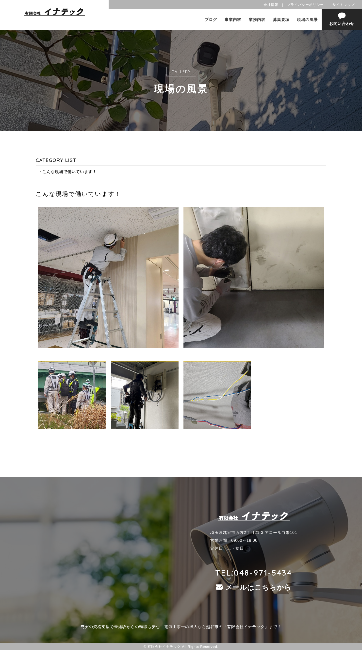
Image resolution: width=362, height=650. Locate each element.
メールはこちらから (258, 587)
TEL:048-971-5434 (253, 573)
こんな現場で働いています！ (69, 172)
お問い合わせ (341, 23)
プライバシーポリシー (305, 5)
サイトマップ (343, 5)
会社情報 (270, 5)
